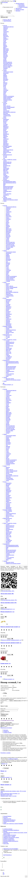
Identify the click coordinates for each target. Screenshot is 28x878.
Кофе (4, 183)
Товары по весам (7, 818)
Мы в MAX (4, 726)
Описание (5, 730)
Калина (5, 129)
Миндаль (5, 170)
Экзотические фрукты (8, 26)
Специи (5, 197)
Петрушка (5, 113)
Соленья (5, 101)
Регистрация (21, 4)
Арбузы (5, 32)
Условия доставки (7, 732)
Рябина (5, 137)
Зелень (4, 102)
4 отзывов (3, 720)
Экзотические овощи (8, 71)
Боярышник (6, 119)
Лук (4, 81)
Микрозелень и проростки (9, 112)
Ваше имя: (3, 708)
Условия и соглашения (8, 838)
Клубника (5, 131)
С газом (5, 157)
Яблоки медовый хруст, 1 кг (7, 611)
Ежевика (5, 125)
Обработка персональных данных (11, 837)
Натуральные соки (7, 188)
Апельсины (6, 31)
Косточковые (6, 147)
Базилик (5, 103)
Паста (4, 192)
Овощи (5, 70)
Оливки (5, 190)
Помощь (5, 831)
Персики (5, 54)
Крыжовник (6, 134)
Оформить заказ (4, 714)
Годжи (4, 123)
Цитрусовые (6, 151)
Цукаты (5, 179)
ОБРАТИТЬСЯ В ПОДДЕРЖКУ (10, 848)
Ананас (5, 30)
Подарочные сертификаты (9, 819)
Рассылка (5, 817)
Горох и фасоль (6, 105)
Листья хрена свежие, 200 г (7, 593)
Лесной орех (6, 168)
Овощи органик (7, 98)
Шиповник (5, 144)
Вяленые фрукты (7, 163)
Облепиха (5, 136)
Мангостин (5, 48)
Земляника (5, 127)
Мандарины (6, 49)
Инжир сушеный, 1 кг (6, 784)
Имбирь (5, 75)
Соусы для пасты (7, 193)
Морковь (5, 82)
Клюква (5, 132)
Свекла (5, 88)
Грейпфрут (5, 38)
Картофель (5, 79)
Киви (4, 43)
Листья (5, 109)
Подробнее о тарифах (6, 752)
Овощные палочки (7, 99)
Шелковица (6, 143)
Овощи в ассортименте (8, 96)
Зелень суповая (6, 108)
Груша (4, 40)
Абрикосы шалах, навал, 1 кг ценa (8, 795)
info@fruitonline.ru (7, 854)
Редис (4, 86)
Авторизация (21, 5)
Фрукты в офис (6, 66)
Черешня (5, 141)
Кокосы (5, 45)
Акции (4, 201)
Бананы (5, 34)
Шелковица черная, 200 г (6, 794)
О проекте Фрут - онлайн (9, 836)
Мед (4, 185)
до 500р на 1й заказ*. (13, 758)
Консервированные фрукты (9, 182)
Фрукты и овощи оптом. (9, 839)
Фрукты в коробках (7, 65)
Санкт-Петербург (7, 20)
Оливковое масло (7, 191)
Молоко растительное (8, 186)
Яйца (4, 196)
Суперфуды (6, 194)
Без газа (5, 155)
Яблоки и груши (7, 152)
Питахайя (5, 56)
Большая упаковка (7, 146)
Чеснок (5, 95)
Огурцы (5, 84)
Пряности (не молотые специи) (10, 199)
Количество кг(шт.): (5, 711)
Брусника (5, 120)
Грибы (4, 74)
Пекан (4, 174)
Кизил (4, 130)
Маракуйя (5, 51)
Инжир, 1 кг (3, 771)
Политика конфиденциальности (10, 841)
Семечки (5, 175)
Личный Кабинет (7, 816)
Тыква (4, 92)
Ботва (4, 104)
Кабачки (5, 76)
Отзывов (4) (6, 731)
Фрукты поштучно (7, 62)
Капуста (5, 77)
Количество (3, 700)
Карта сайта (6, 843)
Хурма (4, 59)
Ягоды (4, 118)
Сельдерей (5, 90)
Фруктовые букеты (7, 63)
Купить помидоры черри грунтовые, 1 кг (10, 793)
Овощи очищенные (7, 97)
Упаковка (5, 68)
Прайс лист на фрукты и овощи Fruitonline (13, 823)
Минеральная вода (7, 154)
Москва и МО (6, 19)
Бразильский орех (7, 162)
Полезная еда (6, 180)
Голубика (5, 124)
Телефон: (3, 710)
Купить (2, 598)
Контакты (5, 842)
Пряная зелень (6, 114)
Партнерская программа (8, 821)
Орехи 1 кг (5, 171)
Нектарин (5, 52)
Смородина (6, 138)
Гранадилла (6, 36)
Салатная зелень (7, 115)
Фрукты (5, 25)
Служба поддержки (22, 7)
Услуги (5, 69)
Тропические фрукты (8, 149)
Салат (4, 87)
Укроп (4, 116)
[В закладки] (6, 598)
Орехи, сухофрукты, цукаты (9, 159)
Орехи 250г (6, 173)
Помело (5, 57)
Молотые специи (7, 198)
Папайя (5, 53)
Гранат (4, 37)
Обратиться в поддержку (6, 727)
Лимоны (5, 46)
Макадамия (5, 169)
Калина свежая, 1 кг (6, 663)
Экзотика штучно (7, 64)
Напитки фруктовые (8, 187)
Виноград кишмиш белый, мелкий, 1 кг (10, 626)
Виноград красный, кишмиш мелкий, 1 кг (11, 642)
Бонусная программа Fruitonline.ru (11, 830)
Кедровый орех (6, 165)
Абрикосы (5, 28)
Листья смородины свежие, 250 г (9, 602)
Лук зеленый (6, 110)
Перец (4, 85)
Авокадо (5, 29)
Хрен (4, 93)
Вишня (5, 121)
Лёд (4, 158)
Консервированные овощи (9, 181)
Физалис (5, 140)
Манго (4, 47)
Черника (5, 142)
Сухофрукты (6, 176)
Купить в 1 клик (17, 700)
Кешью (5, 166)
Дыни (4, 41)
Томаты (5, 91)
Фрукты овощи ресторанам (9, 835)
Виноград (5, 35)
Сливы (4, 58)
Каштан (5, 164)
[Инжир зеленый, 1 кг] (8, 679)
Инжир (5, 42)
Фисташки (5, 177)
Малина (5, 135)
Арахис (5, 160)
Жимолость (6, 126)
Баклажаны (5, 73)
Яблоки (5, 60)
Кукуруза (5, 80)
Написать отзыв (10, 720)
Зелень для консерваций (8, 107)
